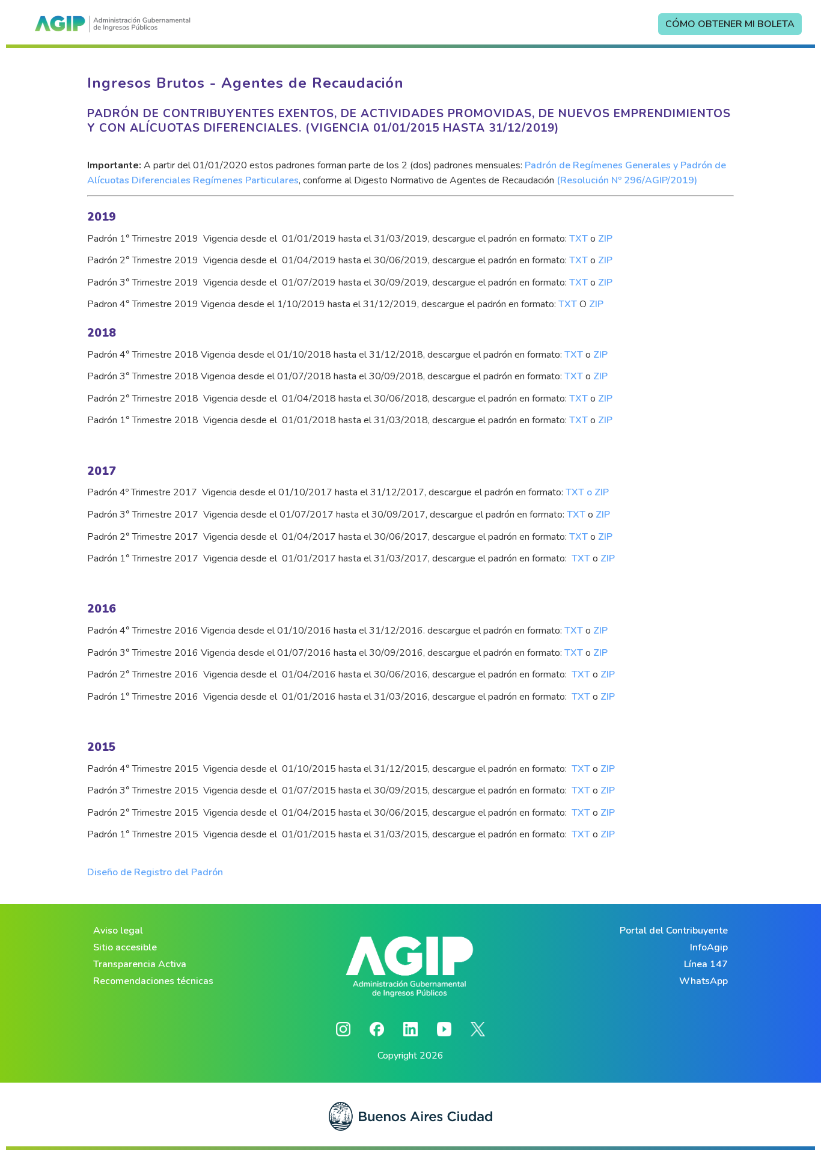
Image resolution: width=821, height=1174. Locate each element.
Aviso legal (118, 930)
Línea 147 (706, 964)
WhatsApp (703, 981)
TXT (578, 238)
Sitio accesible (125, 947)
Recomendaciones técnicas (153, 981)
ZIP (605, 238)
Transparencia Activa (139, 964)
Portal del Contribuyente (674, 930)
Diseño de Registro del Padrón (155, 872)
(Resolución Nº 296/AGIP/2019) (627, 180)
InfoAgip (709, 947)
